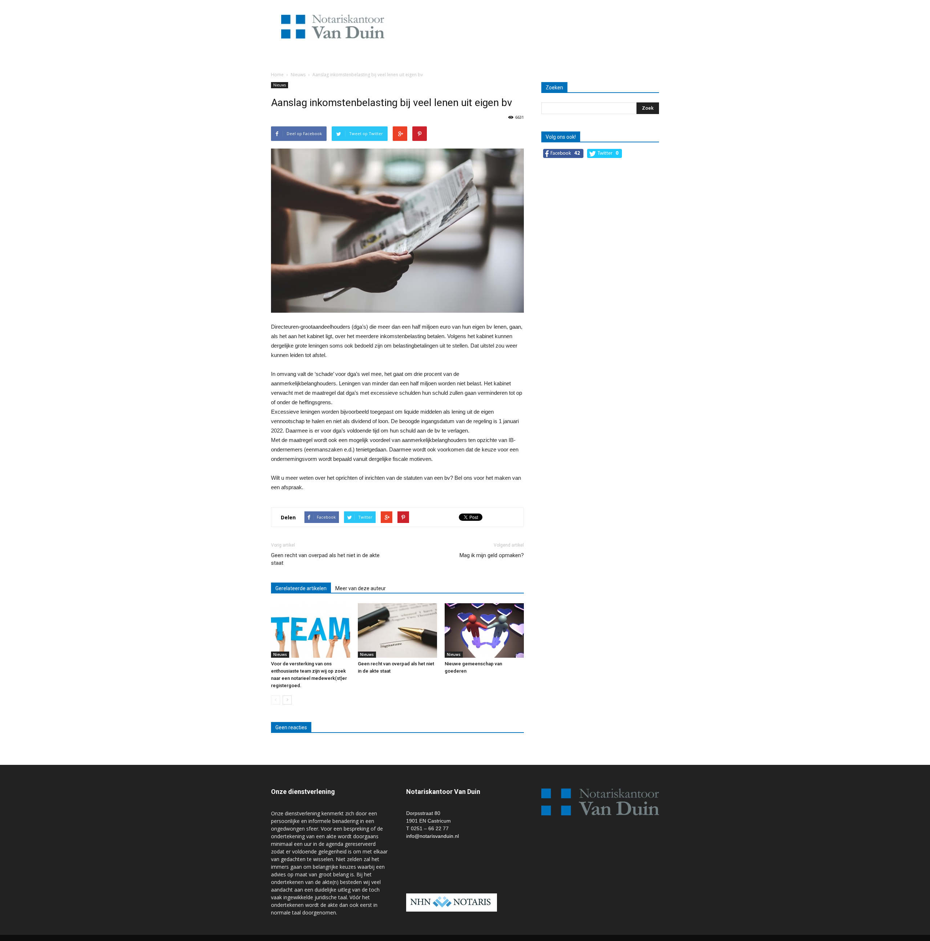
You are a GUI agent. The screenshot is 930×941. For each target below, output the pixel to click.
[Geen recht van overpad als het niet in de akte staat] (397, 630)
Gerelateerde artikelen (301, 588)
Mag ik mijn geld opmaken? (492, 555)
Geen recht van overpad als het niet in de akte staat (325, 559)
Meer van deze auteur (360, 588)
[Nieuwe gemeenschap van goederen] (484, 630)
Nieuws (279, 85)
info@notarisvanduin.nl (432, 836)
